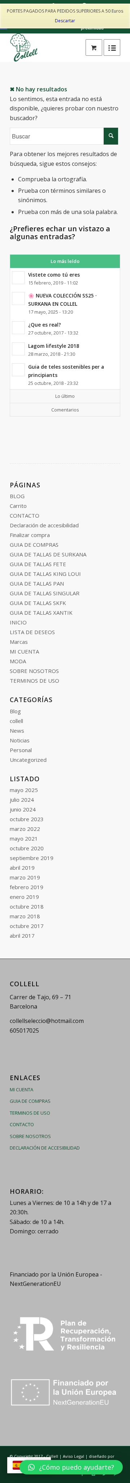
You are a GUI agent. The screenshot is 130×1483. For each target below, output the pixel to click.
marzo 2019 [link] (25, 877)
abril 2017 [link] (22, 935)
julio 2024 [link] (22, 799)
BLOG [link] (17, 496)
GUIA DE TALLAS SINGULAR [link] (44, 593)
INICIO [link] (18, 622)
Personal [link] (21, 750)
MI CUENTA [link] (24, 651)
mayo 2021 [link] (24, 838)
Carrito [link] (18, 505)
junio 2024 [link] (23, 809)
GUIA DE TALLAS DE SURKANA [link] (48, 554)
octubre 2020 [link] (27, 848)
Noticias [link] (20, 740)
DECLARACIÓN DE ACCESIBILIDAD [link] (45, 1148)
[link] (94, 47)
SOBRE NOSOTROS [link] (34, 670)
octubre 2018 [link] (27, 906)
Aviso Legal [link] (73, 1456)
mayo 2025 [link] (24, 789)
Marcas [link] (19, 641)
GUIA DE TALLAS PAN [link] (37, 583)
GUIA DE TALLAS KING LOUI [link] (45, 573)
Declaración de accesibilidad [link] (44, 525)
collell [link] (16, 720)
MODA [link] (18, 661)
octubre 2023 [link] (27, 819)
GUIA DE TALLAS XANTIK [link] (41, 612)
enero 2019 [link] (24, 896)
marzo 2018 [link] (25, 916)
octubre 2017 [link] (27, 925)
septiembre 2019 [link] (31, 857)
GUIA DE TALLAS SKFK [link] (38, 602)
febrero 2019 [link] (26, 887)
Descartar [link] (65, 21)
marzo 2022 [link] (25, 828)
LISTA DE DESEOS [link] (32, 632)
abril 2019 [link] (22, 867)
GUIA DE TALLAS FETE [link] (38, 564)
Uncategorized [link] (28, 759)
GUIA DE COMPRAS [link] (34, 544)
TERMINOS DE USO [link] (34, 680)
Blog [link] (15, 711)
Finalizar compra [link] (30, 534)
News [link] (17, 730)
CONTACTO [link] (24, 515)
